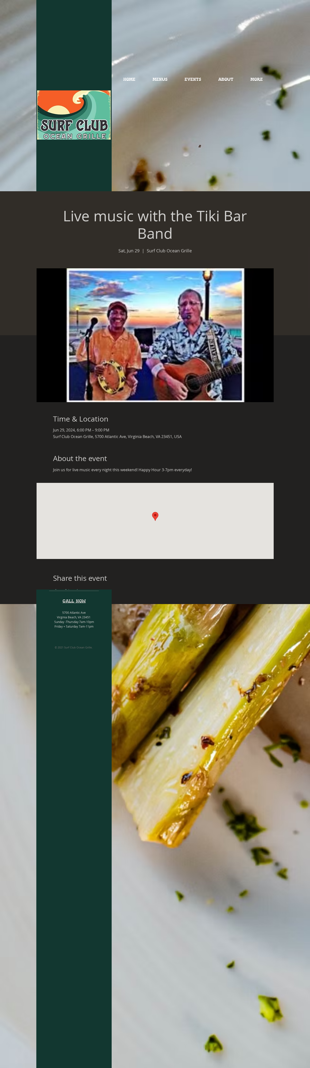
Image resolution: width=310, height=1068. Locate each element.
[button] (160, 79)
